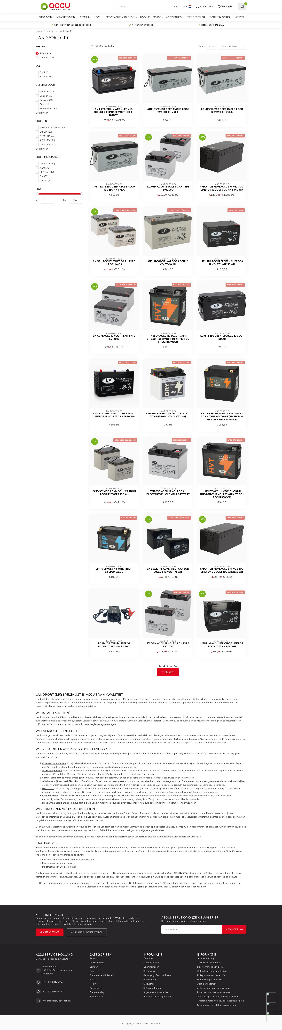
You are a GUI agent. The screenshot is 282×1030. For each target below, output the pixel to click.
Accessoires (174, 17)
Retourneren (150, 979)
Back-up (145, 17)
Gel (44, 176)
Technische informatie (208, 962)
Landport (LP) (65, 31)
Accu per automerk (207, 983)
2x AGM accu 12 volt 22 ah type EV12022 (168, 645)
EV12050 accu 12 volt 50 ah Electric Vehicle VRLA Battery (168, 493)
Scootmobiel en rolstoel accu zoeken (216, 1005)
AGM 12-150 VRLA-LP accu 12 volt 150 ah (222, 337)
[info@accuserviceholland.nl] (273, 1007)
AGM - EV (47, 140)
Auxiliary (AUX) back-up (54, 127)
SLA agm (47, 172)
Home (39, 31)
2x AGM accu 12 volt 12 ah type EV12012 (114, 337)
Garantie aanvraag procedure (158, 996)
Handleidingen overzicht (209, 979)
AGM (45, 168)
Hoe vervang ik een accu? (210, 966)
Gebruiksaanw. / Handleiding (212, 971)
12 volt (46, 76)
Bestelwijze (149, 971)
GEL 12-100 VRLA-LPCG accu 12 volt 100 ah (168, 263)
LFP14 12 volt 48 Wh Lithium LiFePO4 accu (114, 570)
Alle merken (46, 53)
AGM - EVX (48, 144)
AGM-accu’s (48, 781)
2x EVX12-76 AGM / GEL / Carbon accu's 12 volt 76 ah (168, 570)
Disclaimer (148, 983)
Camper (84, 17)
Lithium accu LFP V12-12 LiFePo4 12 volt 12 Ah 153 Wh (222, 263)
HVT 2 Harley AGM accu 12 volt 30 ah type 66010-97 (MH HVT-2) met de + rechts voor (222, 416)
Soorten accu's (220, 17)
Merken (239, 17)
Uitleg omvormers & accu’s (211, 975)
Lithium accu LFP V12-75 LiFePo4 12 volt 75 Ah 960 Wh (221, 645)
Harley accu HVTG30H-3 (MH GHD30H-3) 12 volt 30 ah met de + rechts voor (168, 338)
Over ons (148, 958)
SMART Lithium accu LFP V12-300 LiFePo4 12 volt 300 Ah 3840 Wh (221, 188)
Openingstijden (151, 966)
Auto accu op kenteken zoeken (213, 988)
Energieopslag (196, 17)
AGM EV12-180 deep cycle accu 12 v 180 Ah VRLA (168, 111)
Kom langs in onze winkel (86, 932)
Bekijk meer (42, 112)
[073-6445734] (273, 997)
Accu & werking (205, 958)
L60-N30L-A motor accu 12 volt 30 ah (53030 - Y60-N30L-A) (168, 415)
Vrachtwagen (66, 17)
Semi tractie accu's (52, 777)
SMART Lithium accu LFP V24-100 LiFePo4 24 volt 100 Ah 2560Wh (221, 570)
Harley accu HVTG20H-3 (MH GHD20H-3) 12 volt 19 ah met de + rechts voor (222, 494)
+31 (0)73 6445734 (53, 982)
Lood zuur (47, 164)
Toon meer (167, 672)
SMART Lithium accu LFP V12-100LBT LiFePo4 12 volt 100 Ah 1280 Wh (114, 112)
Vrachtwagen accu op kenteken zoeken (218, 996)
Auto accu (45, 17)
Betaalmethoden (152, 988)
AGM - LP (47, 136)
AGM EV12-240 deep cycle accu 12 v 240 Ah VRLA (222, 111)
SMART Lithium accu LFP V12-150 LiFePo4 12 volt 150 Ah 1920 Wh (114, 415)
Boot (97, 17)
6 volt (45, 72)
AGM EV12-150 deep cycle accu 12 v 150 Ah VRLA (114, 188)
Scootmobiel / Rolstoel (120, 17)
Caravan (46, 100)
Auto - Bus (47, 91)
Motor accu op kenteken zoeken (214, 992)
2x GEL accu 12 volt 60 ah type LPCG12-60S (114, 263)
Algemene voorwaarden (156, 992)
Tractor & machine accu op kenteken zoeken (220, 1000)
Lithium (46, 132)
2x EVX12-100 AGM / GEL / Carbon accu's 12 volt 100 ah (114, 493)
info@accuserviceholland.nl (218, 873)
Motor (157, 17)
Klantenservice (49, 932)
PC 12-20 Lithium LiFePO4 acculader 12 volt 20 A (114, 645)
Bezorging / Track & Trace (157, 975)
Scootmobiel (48, 108)
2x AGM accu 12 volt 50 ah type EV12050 (168, 188)
